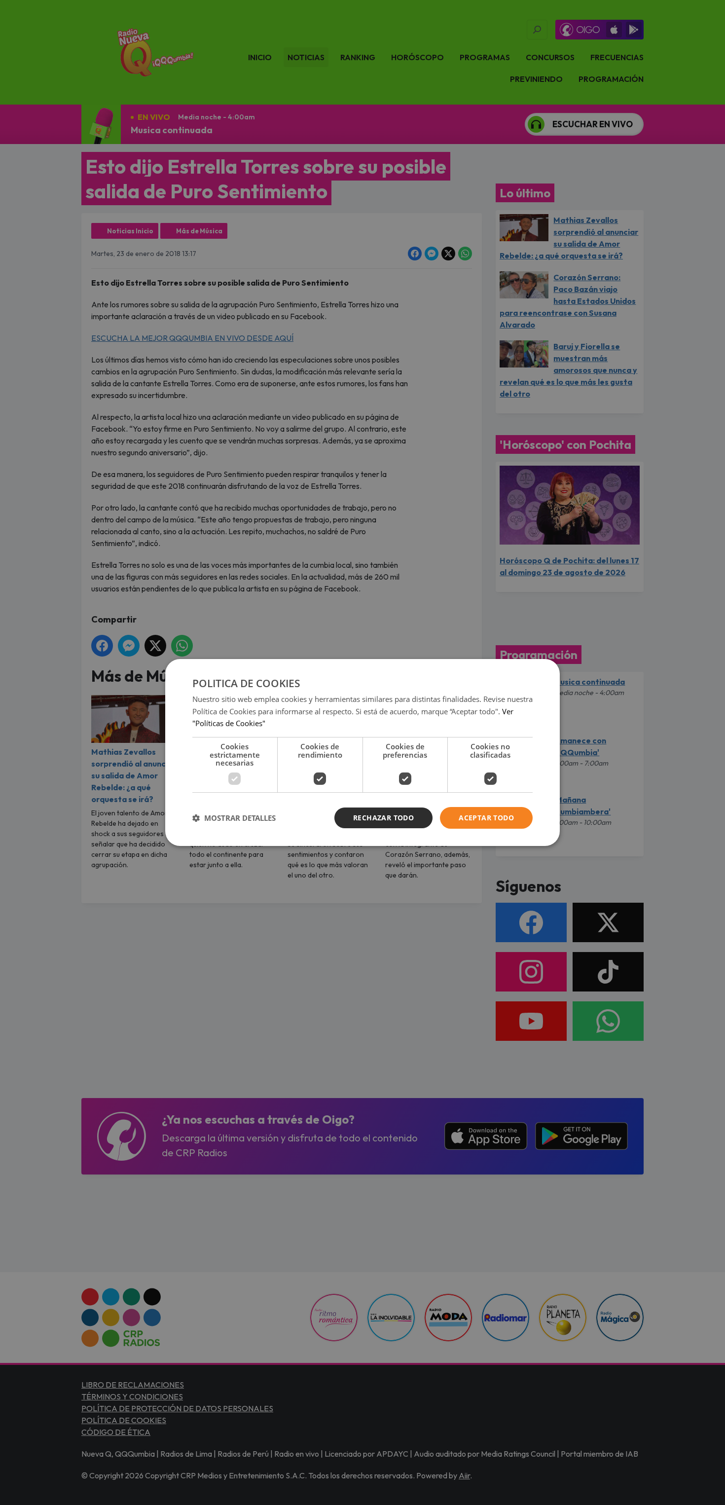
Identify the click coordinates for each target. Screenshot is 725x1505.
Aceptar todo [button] (486, 817)
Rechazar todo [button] (383, 817)
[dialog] (362, 752)
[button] (234, 817)
